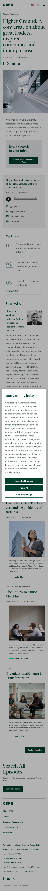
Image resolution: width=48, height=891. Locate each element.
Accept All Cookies (24, 480)
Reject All (24, 487)
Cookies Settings (24, 494)
